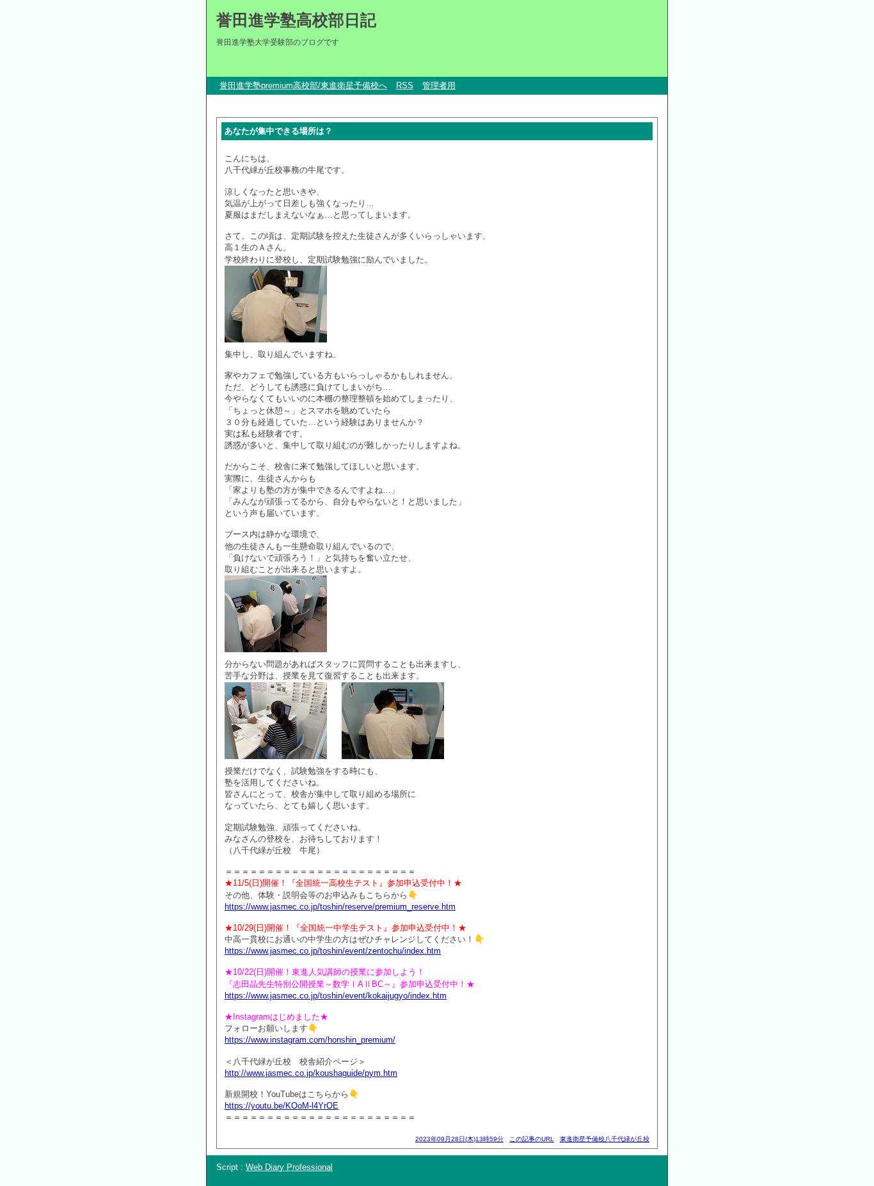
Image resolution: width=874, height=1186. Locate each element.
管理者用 (439, 85)
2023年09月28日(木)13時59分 (459, 1138)
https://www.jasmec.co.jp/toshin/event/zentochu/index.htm (333, 951)
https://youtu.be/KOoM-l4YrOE (281, 1105)
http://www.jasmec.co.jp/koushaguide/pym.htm (311, 1073)
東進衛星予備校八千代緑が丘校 (604, 1138)
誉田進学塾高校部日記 (296, 20)
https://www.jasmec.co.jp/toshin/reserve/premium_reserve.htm (340, 906)
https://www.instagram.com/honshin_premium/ (310, 1040)
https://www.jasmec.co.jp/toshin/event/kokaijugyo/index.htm (336, 995)
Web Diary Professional (289, 1167)
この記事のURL (531, 1138)
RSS (404, 85)
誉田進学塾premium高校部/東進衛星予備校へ (303, 85)
